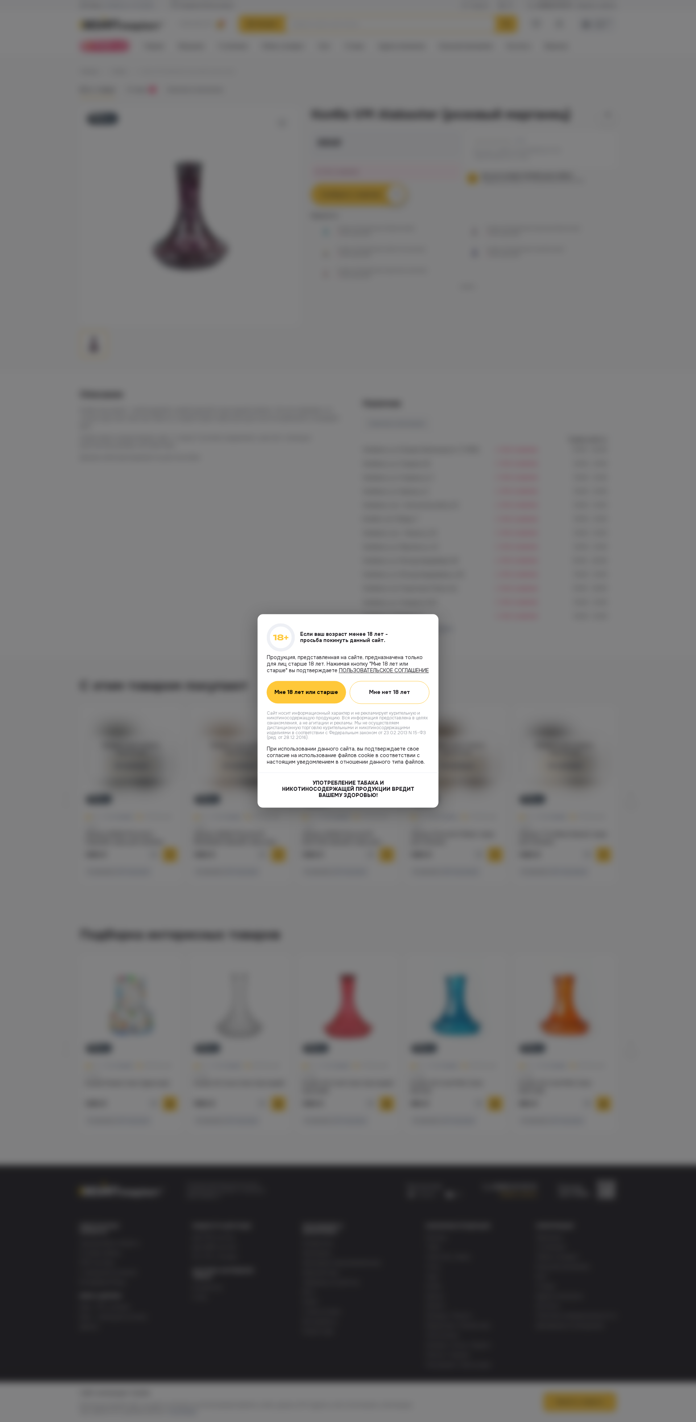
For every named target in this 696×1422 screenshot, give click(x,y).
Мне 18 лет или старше (306, 692)
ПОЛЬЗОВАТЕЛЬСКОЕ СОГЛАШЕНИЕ (384, 670)
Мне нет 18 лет (389, 692)
